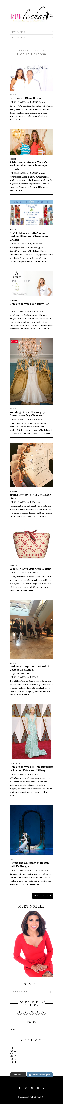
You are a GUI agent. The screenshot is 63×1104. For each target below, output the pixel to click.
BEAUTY (13, 565)
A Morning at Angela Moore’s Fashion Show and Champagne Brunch (29, 165)
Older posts (41, 896)
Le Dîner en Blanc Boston (26, 98)
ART (11, 859)
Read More (16, 120)
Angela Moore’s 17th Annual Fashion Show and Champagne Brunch (29, 236)
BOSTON (13, 95)
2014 (13, 1053)
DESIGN (13, 159)
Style (14, 1029)
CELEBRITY (15, 764)
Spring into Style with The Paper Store (30, 496)
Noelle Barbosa (20, 102)
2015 (13, 1050)
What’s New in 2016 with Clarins (30, 568)
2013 (13, 1056)
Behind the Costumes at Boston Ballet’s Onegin (29, 864)
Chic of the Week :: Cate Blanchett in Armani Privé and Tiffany (31, 768)
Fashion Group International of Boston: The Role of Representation (29, 670)
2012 (13, 1059)
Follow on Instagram (41, 1075)
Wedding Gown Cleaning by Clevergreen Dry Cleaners (27, 413)
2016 (13, 1048)
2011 (13, 1062)
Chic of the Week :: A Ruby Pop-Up (30, 305)
